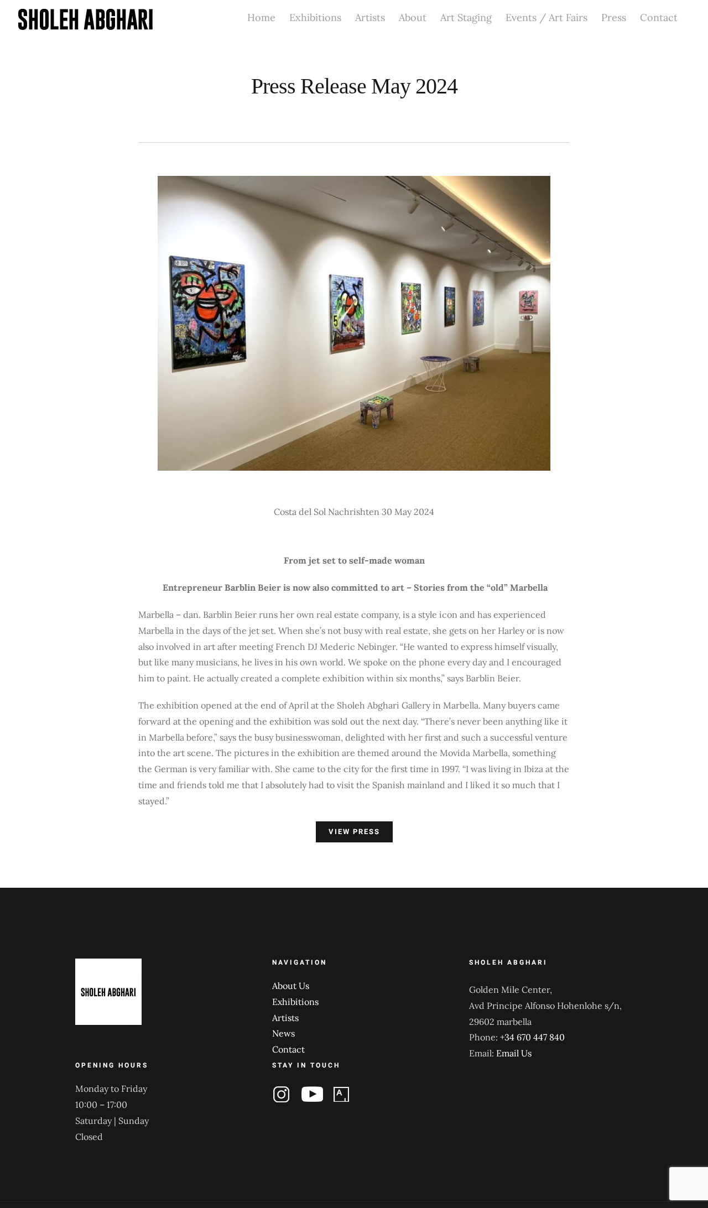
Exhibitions (295, 1001)
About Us (290, 985)
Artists (285, 1017)
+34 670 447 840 (532, 1037)
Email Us (514, 1053)
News (283, 1033)
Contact (288, 1049)
